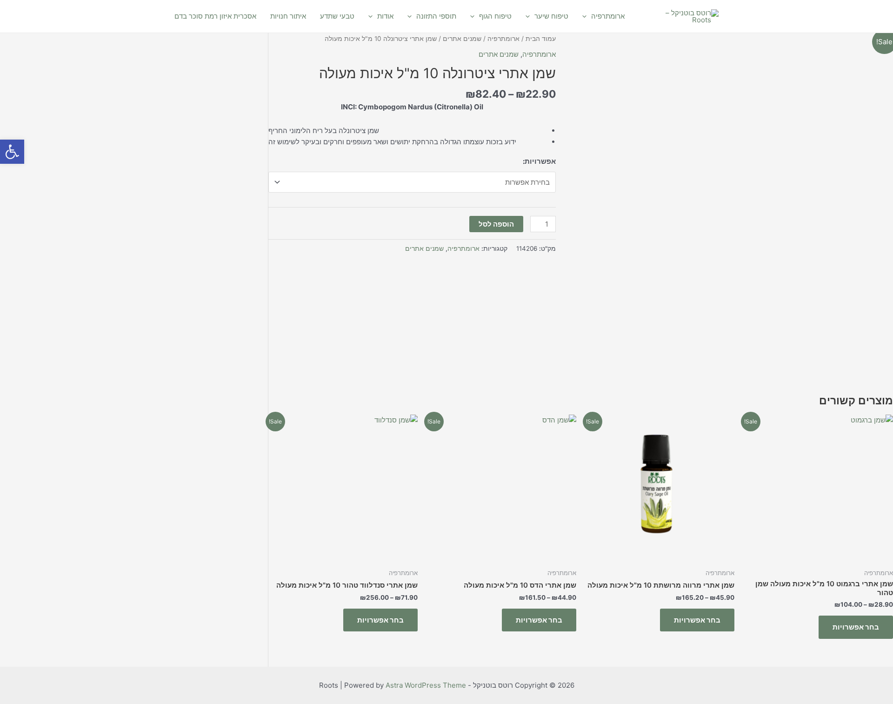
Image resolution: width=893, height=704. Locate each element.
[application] (586, 16)
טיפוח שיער (551, 16)
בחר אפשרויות (856, 627)
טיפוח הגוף (495, 16)
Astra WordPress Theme (426, 685)
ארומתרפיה (608, 16)
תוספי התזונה (436, 16)
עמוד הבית (541, 38)
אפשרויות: (539, 161)
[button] (12, 152)
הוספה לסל (496, 224)
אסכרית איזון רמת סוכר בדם (215, 16)
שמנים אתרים (462, 38)
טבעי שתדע (337, 16)
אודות (385, 16)
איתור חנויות (288, 16)
